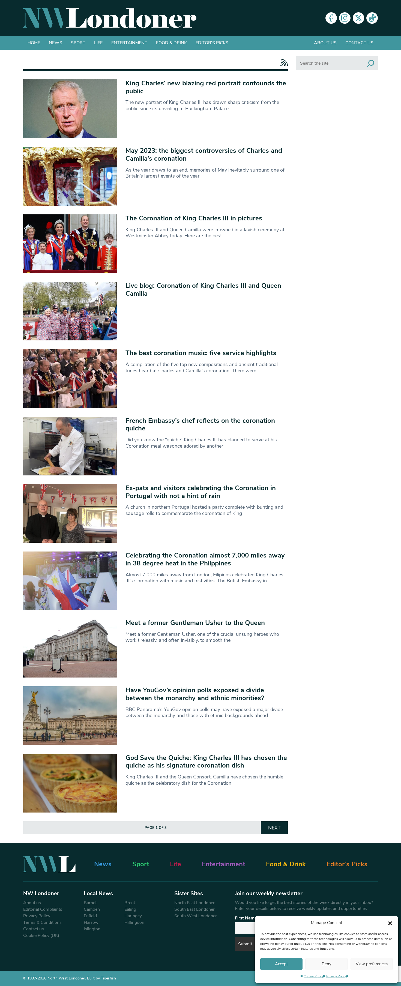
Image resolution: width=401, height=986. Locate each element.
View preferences (372, 964)
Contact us (359, 43)
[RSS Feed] (283, 62)
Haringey (133, 916)
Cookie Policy (314, 976)
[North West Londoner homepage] (109, 18)
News (55, 43)
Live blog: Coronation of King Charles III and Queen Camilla (203, 289)
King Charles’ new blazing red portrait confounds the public (205, 87)
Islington (92, 929)
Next (274, 828)
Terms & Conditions (42, 922)
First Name (246, 918)
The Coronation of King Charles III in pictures (193, 218)
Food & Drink (171, 43)
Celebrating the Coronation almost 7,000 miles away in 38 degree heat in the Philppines (205, 559)
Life (98, 43)
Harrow (91, 922)
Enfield (90, 916)
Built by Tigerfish (101, 978)
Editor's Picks (212, 43)
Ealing (130, 909)
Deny (326, 964)
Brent (129, 903)
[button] (390, 922)
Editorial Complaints (42, 909)
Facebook (331, 18)
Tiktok (372, 18)
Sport (78, 43)
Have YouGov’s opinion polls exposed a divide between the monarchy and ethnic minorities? (194, 694)
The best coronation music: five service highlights (200, 353)
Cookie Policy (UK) (41, 936)
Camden (92, 909)
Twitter (358, 18)
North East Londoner (194, 903)
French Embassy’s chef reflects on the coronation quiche (200, 424)
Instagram (345, 18)
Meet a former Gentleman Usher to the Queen (195, 622)
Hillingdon (134, 922)
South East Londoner (194, 909)
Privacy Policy (336, 976)
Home (34, 43)
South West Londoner (195, 916)
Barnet (90, 903)
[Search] (371, 63)
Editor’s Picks (347, 864)
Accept (281, 964)
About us (325, 43)
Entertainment (129, 43)
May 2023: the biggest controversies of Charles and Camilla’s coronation (203, 154)
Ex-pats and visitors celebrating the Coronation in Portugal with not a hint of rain (200, 492)
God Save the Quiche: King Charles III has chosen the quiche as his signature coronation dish (206, 761)
